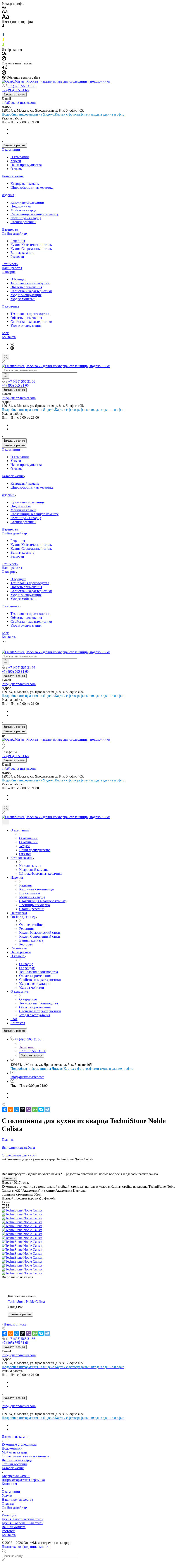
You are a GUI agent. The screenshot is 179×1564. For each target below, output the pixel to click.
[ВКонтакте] (12, 344)
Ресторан (17, 256)
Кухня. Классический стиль (31, 245)
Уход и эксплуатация (25, 295)
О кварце (8, 272)
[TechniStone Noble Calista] (22, 1210)
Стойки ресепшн (23, 222)
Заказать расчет (14, 145)
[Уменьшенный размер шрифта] (4, 7)
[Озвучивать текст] (4, 68)
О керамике (10, 306)
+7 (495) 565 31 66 (21, 86)
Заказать (9, 1178)
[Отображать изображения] (4, 54)
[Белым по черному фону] (3, 31)
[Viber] (28, 1109)
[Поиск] (5, 357)
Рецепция (17, 241)
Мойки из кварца (23, 210)
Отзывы (16, 169)
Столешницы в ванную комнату (34, 214)
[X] (22, 1109)
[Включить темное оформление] (5, 822)
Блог (5, 333)
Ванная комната (22, 252)
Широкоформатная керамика (31, 187)
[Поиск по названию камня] (5, 376)
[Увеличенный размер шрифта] (5, 18)
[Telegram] (47, 1109)
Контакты (9, 337)
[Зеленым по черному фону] (3, 46)
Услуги (15, 161)
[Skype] (41, 1109)
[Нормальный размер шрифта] (5, 12)
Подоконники (20, 206)
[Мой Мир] (16, 1109)
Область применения (26, 287)
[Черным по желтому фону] (3, 41)
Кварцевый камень (24, 183)
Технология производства (29, 283)
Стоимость (10, 264)
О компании (11, 149)
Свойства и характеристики (31, 291)
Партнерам (10, 229)
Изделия (8, 195)
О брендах (18, 279)
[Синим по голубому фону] (3, 36)
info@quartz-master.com (19, 102)
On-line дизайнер (14, 233)
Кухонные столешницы (27, 202)
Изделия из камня (15, 1436)
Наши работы (12, 268)
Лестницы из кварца (25, 218)
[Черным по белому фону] (3, 26)
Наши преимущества (26, 165)
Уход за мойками (22, 299)
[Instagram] (12, 348)
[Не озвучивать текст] (4, 73)
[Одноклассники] (10, 1109)
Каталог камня (13, 176)
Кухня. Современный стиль (31, 249)
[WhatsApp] (35, 1109)
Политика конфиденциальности (26, 1546)
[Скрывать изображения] (4, 59)
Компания (9, 1484)
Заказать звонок (14, 94)
